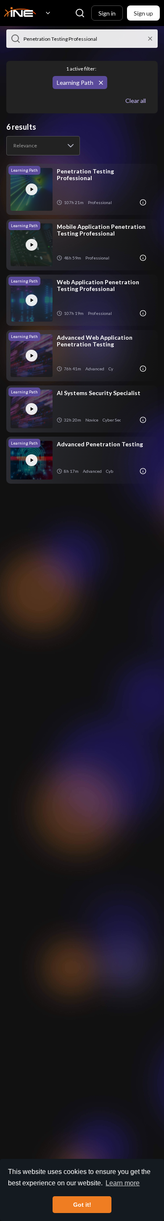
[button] (16, 39)
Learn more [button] (123, 1183)
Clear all (135, 100)
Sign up (143, 13)
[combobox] (43, 145)
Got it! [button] (82, 1204)
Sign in (107, 13)
